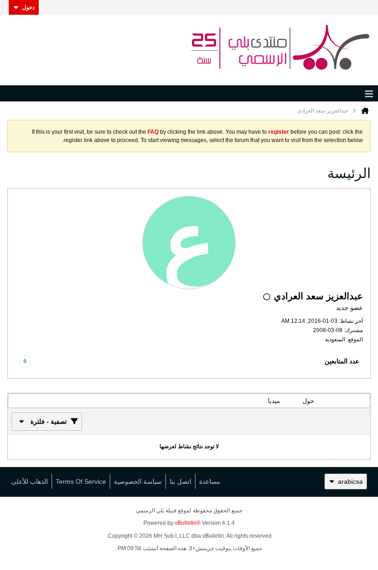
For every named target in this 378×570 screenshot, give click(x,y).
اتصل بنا (180, 481)
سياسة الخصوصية (138, 481)
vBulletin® (188, 523)
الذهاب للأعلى (29, 481)
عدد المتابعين (342, 361)
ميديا (274, 400)
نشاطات (348, 400)
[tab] (347, 401)
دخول (28, 7)
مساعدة (209, 481)
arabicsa (350, 481)
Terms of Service (81, 481)
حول (308, 400)
